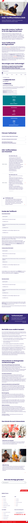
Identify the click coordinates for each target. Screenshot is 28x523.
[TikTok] (20, 514)
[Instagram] (17, 514)
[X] (24, 514)
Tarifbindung (15, 56)
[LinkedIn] (19, 514)
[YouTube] (22, 514)
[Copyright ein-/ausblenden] (19, 15)
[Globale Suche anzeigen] (24, 1)
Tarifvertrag (8, 46)
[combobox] (14, 483)
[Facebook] (15, 514)
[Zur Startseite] (3, 1)
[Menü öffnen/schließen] (26, 1)
